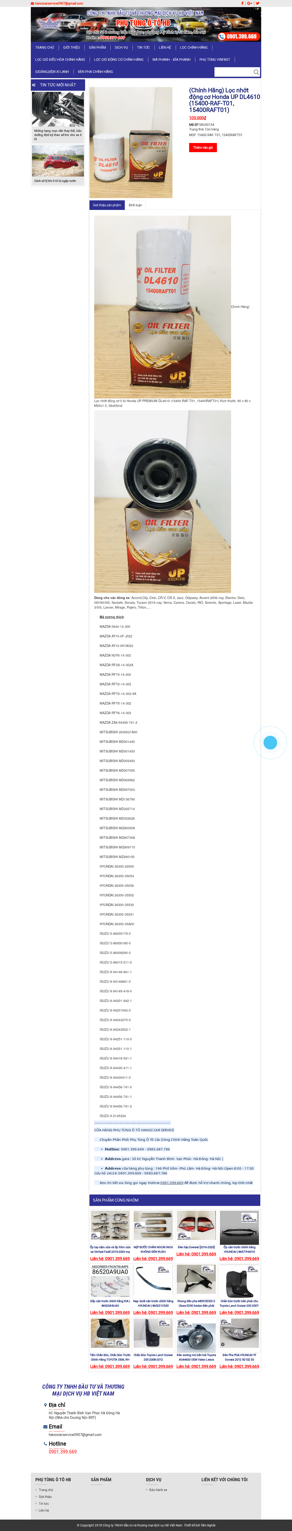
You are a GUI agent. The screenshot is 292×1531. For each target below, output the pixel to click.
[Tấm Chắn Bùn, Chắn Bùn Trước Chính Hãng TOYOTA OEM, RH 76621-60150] (110, 1333)
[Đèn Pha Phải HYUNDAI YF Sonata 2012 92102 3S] (239, 1333)
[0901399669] (270, 743)
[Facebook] (242, 3)
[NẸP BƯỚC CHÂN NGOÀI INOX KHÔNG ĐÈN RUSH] (153, 1225)
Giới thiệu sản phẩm (107, 205)
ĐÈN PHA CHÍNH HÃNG (95, 72)
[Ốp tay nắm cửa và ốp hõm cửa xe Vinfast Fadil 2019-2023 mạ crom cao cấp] (110, 1225)
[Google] (249, 3)
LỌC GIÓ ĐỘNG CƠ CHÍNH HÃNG (118, 60)
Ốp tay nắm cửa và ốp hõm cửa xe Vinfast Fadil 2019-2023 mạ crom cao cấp (110, 1251)
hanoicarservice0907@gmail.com (59, 3)
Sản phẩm (97, 47)
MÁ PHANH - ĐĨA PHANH (171, 60)
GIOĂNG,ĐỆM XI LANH (52, 72)
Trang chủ (44, 47)
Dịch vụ (121, 47)
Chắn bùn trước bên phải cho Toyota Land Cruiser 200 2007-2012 (239, 1305)
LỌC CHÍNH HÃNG (194, 47)
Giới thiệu (71, 47)
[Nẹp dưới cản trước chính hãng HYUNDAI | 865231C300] (153, 1280)
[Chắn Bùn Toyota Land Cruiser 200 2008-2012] (153, 1333)
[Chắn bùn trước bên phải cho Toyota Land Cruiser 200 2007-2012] (239, 1284)
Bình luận (135, 205)
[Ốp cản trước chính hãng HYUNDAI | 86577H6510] (239, 1230)
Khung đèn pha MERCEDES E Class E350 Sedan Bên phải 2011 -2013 (196, 1305)
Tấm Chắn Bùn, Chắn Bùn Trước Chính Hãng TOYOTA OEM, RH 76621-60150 (110, 1359)
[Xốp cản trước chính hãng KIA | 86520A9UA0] (110, 1284)
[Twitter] (257, 3)
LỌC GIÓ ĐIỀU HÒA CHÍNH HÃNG (60, 60)
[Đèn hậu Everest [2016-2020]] (196, 1225)
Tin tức (143, 47)
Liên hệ (165, 47)
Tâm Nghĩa (208, 1525)
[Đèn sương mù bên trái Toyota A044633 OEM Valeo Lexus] (196, 1338)
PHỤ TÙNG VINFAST (215, 60)
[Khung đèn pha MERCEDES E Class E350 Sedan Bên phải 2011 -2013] (196, 1279)
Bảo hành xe (158, 1490)
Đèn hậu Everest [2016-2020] (196, 1247)
